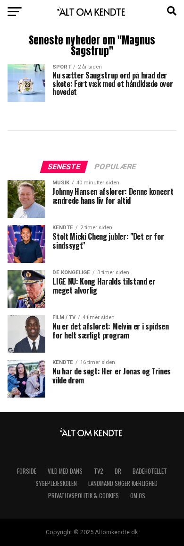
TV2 (98, 471)
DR (118, 471)
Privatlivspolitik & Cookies (83, 495)
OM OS (137, 495)
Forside (26, 471)
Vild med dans (65, 471)
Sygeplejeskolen (56, 483)
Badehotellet (150, 471)
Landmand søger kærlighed (123, 483)
